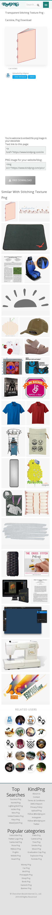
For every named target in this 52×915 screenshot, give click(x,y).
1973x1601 (8, 353)
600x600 (7, 335)
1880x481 (24, 219)
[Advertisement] (26, 108)
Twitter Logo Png (16, 838)
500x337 (7, 252)
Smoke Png (36, 845)
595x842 (7, 281)
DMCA (32, 77)
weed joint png (15, 823)
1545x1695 (33, 486)
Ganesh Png (26, 885)
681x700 (7, 423)
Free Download (21, 180)
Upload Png (36, 810)
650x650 (7, 575)
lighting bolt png (16, 806)
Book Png (26, 881)
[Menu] (46, 5)
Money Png (26, 864)
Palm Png (36, 835)
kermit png (15, 802)
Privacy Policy (36, 807)
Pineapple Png (26, 874)
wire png (15, 812)
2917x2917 (30, 575)
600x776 (36, 602)
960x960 (30, 353)
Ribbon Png (16, 849)
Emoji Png (26, 878)
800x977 (7, 397)
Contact (36, 797)
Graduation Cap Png (36, 852)
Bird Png (26, 871)
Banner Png (26, 888)
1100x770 (25, 335)
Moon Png (36, 849)
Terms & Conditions (36, 800)
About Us (36, 793)
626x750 (32, 455)
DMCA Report (36, 803)
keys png (16, 819)
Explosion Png (36, 855)
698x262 (7, 547)
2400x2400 (31, 373)
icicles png (15, 809)
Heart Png (15, 859)
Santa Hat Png (15, 842)
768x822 (30, 281)
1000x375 (7, 313)
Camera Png (36, 838)
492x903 (7, 219)
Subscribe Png (15, 835)
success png (15, 799)
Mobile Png (16, 855)
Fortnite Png (36, 859)
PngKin (16, 852)
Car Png (26, 868)
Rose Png (16, 845)
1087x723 (7, 635)
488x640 (7, 514)
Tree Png (36, 842)
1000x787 (27, 397)
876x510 (7, 702)
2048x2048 (8, 486)
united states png (15, 816)
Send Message (20, 77)
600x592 (29, 514)
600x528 (7, 602)
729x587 (7, 373)
